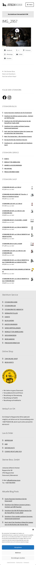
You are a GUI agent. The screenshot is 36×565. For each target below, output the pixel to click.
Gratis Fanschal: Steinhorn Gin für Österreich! (18, 113)
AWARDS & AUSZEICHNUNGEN (13, 165)
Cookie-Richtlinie (11, 562)
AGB (6, 444)
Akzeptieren (18, 547)
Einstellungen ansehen (18, 558)
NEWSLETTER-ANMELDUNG (12, 162)
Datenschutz (19, 562)
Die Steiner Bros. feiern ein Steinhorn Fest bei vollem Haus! (9, 73)
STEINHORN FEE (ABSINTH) (14, 309)
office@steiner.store (13, 480)
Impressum (26, 562)
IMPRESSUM (9, 440)
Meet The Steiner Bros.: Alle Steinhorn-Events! (18, 136)
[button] (33, 530)
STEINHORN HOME (11, 302)
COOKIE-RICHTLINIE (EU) (13, 451)
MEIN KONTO (9, 362)
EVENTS (6, 159)
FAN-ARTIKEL (8, 168)
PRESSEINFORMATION (12, 343)
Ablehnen (18, 553)
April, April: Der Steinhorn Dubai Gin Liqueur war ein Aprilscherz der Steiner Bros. (18, 132)
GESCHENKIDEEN (10, 335)
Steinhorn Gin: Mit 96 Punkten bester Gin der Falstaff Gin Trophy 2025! (17, 122)
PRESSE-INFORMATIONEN (11, 172)
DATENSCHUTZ (10, 448)
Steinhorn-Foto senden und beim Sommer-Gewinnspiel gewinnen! (17, 127)
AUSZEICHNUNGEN (11, 324)
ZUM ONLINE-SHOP (11, 359)
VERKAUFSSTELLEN (11, 313)
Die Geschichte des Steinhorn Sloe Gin (15, 140)
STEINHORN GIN (10, 306)
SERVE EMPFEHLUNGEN (13, 328)
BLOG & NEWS (9, 321)
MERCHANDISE (10, 339)
